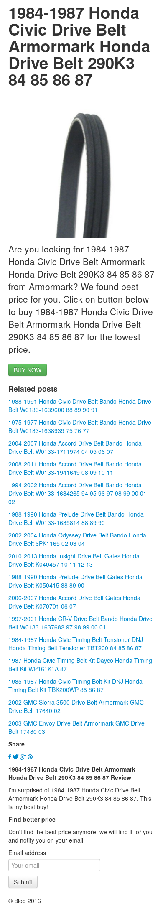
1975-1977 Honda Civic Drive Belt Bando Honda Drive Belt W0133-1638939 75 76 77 (79, 426)
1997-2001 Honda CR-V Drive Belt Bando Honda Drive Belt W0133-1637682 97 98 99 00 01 (80, 622)
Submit (23, 882)
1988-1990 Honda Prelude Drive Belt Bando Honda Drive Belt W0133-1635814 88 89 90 (76, 518)
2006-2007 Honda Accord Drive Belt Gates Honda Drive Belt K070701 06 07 (74, 601)
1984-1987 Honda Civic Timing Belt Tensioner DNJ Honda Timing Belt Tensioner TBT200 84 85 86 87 (75, 643)
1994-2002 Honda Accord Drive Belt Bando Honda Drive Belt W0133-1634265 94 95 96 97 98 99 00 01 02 (77, 493)
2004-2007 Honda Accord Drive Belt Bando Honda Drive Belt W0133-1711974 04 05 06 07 (75, 447)
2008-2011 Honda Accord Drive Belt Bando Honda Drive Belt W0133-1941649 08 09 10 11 (75, 468)
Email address (27, 852)
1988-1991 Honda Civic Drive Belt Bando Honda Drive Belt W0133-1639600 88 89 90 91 (79, 405)
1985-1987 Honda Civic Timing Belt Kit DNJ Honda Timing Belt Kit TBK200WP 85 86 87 (75, 685)
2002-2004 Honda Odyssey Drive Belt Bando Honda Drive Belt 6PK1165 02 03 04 (77, 539)
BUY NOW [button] (27, 370)
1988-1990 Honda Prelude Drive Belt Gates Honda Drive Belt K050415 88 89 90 (75, 581)
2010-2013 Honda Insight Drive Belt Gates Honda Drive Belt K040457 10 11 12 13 (74, 560)
